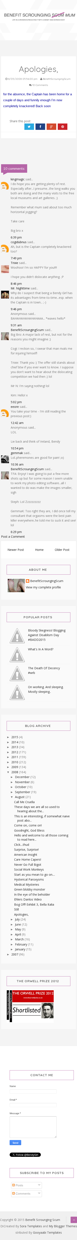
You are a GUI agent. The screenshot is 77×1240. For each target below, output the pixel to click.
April (18, 934)
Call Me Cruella (24, 802)
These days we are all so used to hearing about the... (37, 809)
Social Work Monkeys (29, 869)
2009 (15, 767)
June (18, 924)
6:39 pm (16, 237)
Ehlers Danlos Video (28, 899)
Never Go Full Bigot (27, 865)
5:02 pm (16, 402)
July (18, 919)
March (20, 939)
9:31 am (16, 325)
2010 (15, 762)
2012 (15, 752)
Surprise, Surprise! (26, 849)
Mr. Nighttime (20, 288)
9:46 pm (16, 309)
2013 (15, 747)
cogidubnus (19, 242)
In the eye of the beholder (32, 894)
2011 (15, 757)
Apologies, (21, 914)
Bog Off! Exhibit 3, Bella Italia (34, 904)
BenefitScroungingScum (27, 330)
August (20, 797)
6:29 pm (16, 532)
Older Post (62, 550)
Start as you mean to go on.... (34, 874)
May (18, 929)
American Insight (25, 855)
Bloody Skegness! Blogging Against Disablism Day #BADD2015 (46, 635)
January (20, 949)
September (23, 792)
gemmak (17, 453)
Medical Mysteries (26, 884)
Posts (19, 1185)
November (23, 782)
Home (39, 550)
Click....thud (21, 845)
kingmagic (18, 179)
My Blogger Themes (63, 1226)
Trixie (14, 263)
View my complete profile (43, 587)
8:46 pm (16, 284)
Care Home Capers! (27, 859)
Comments (22, 1193)
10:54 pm (17, 448)
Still (16, 909)
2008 (15, 772)
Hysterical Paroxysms (29, 879)
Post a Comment (13, 536)
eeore (15, 407)
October (21, 787)
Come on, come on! (28, 825)
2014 (15, 742)
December (22, 777)
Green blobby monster (29, 889)
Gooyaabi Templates (47, 1232)
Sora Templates (31, 1226)
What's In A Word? (40, 649)
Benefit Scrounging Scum (42, 1220)
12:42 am (17, 423)
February (21, 944)
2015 (15, 737)
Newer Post (15, 550)
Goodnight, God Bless (29, 830)
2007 (15, 954)
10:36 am (17, 464)
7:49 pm (16, 258)
